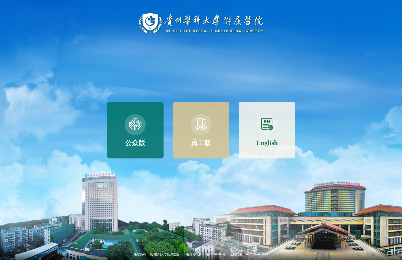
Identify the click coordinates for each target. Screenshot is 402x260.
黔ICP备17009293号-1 (213, 254)
